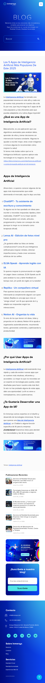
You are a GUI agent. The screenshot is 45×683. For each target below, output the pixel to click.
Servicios (10, 659)
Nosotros (8, 647)
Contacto (8, 650)
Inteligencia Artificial (15, 465)
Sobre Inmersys (14, 643)
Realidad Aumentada (12, 666)
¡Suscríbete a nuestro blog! (23, 570)
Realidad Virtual (10, 663)
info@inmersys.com (15, 615)
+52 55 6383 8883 (15, 620)
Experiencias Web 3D (12, 670)
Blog (7, 654)
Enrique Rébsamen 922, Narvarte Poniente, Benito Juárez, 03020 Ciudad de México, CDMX (24, 626)
